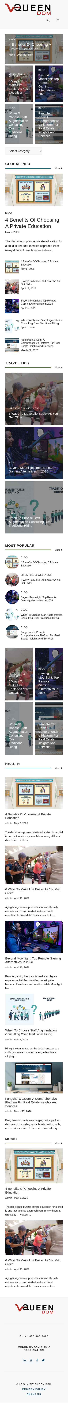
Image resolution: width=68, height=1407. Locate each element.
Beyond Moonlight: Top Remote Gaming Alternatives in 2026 (48, 85)
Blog (12, 39)
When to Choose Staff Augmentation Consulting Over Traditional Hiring (18, 125)
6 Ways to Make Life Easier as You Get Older (18, 86)
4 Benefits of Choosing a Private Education (30, 46)
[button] (48, 20)
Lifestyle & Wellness (17, 75)
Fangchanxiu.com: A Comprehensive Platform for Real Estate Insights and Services (48, 125)
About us (34, 1394)
